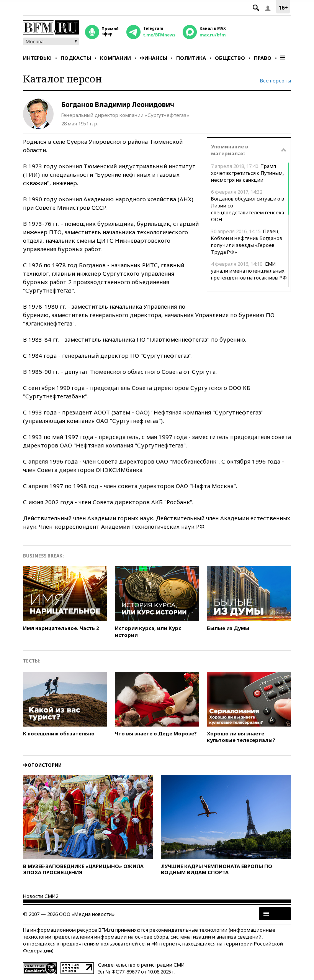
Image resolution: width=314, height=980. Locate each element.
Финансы (153, 57)
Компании (115, 57)
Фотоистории (42, 765)
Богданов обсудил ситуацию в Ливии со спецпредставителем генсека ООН (247, 205)
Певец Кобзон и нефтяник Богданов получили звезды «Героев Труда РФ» (246, 241)
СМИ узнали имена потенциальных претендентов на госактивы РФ (249, 270)
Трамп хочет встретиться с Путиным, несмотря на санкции (247, 173)
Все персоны (275, 80)
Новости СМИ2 (40, 896)
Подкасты (76, 57)
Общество (230, 57)
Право (262, 57)
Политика (191, 57)
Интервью (37, 57)
